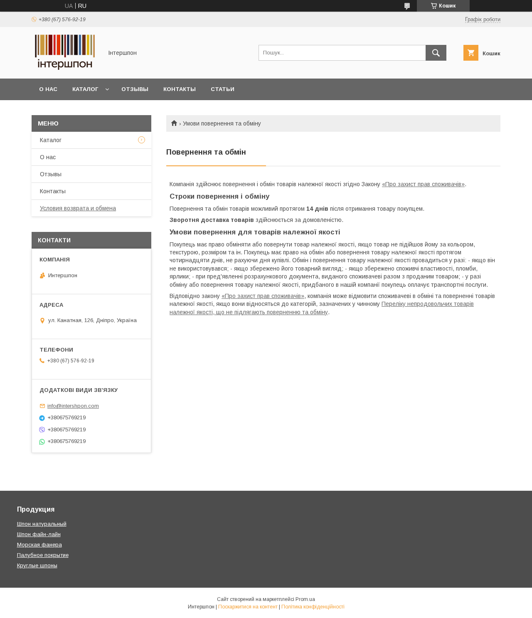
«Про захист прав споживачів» (423, 184)
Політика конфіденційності (313, 607)
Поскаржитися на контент (248, 607)
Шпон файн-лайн (39, 534)
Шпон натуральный (41, 524)
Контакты (179, 89)
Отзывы (134, 89)
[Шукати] (436, 53)
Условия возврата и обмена (78, 208)
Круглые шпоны (37, 565)
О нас (48, 89)
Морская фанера (39, 545)
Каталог (85, 89)
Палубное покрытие (43, 555)
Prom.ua (305, 599)
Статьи (222, 89)
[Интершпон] (65, 67)
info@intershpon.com (73, 406)
